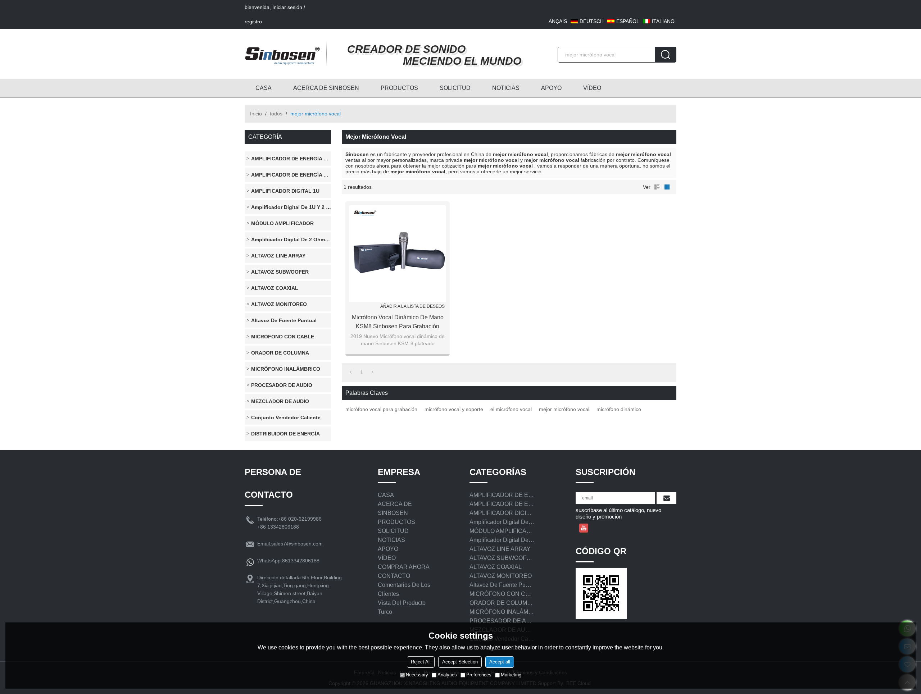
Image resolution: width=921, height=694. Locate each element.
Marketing (511, 674)
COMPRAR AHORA (404, 567)
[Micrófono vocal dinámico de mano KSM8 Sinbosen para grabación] (397, 253)
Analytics (447, 674)
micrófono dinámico (618, 409)
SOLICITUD (455, 88)
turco (385, 612)
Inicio (256, 114)
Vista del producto (402, 603)
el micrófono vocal (511, 409)
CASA (263, 88)
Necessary (417, 674)
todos (276, 114)
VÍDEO (592, 88)
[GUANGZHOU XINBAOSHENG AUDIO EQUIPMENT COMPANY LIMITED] (282, 54)
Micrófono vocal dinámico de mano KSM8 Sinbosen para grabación (398, 321)
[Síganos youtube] (583, 528)
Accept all (499, 662)
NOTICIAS (506, 88)
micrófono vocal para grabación (381, 409)
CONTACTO (394, 576)
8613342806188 (300, 560)
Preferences (478, 674)
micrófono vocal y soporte (454, 409)
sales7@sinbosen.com (297, 544)
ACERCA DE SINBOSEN (326, 88)
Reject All (421, 662)
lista (657, 187)
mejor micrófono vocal (564, 409)
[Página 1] (350, 372)
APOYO (551, 88)
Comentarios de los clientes (404, 589)
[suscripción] (666, 498)
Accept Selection (460, 662)
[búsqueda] (665, 55)
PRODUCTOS (399, 88)
